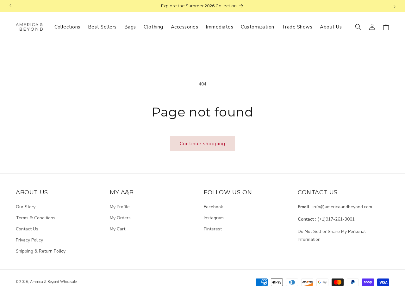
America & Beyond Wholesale (53, 281)
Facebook (213, 206)
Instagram (214, 218)
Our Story (25, 206)
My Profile (120, 206)
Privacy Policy (29, 240)
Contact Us (27, 229)
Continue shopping (202, 144)
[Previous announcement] (10, 6)
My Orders (120, 218)
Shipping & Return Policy (40, 251)
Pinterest (213, 229)
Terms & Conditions (35, 218)
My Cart (117, 229)
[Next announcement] (395, 6)
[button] (358, 27)
